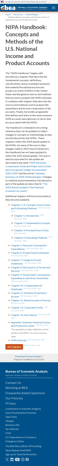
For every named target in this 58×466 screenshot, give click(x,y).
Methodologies (32, 14)
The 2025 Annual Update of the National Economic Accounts (26, 187)
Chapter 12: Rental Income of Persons (31, 300)
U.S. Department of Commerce (20, 437)
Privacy (10, 403)
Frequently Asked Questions (25, 393)
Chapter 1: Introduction (26, 215)
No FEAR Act (12, 429)
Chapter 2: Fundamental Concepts (32, 223)
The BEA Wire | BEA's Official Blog (23, 446)
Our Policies (14, 398)
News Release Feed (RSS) (18, 450)
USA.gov (9, 421)
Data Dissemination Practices (20, 412)
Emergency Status (14, 441)
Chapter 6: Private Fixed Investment (30, 252)
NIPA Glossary (19, 340)
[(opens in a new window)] (7, 459)
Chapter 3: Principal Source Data (31, 230)
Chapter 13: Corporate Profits (27, 307)
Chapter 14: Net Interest (24, 314)
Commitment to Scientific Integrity (23, 408)
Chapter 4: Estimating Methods (30, 237)
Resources (18, 14)
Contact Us (13, 382)
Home (8, 14)
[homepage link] (24, 7)
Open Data (11, 416)
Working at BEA (16, 387)
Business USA (12, 425)
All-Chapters (14, 346)
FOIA (8, 433)
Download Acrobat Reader (28, 356)
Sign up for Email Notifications (21, 454)
